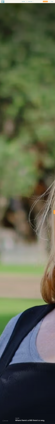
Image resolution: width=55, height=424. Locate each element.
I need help (23, 1)
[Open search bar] (49, 1)
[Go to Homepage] (2, 1)
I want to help (30, 1)
